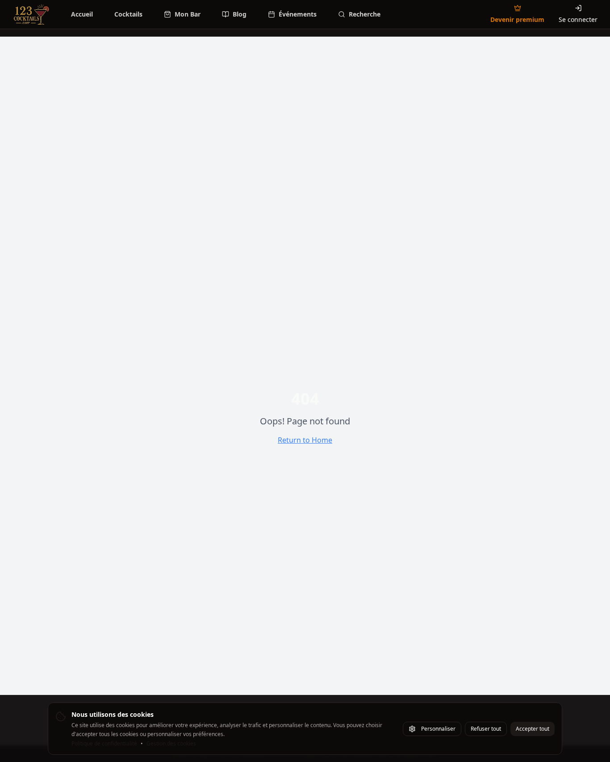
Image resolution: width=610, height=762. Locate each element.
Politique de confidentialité (104, 743)
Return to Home (305, 440)
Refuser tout (486, 728)
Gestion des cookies (171, 743)
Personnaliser (438, 728)
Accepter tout (532, 728)
